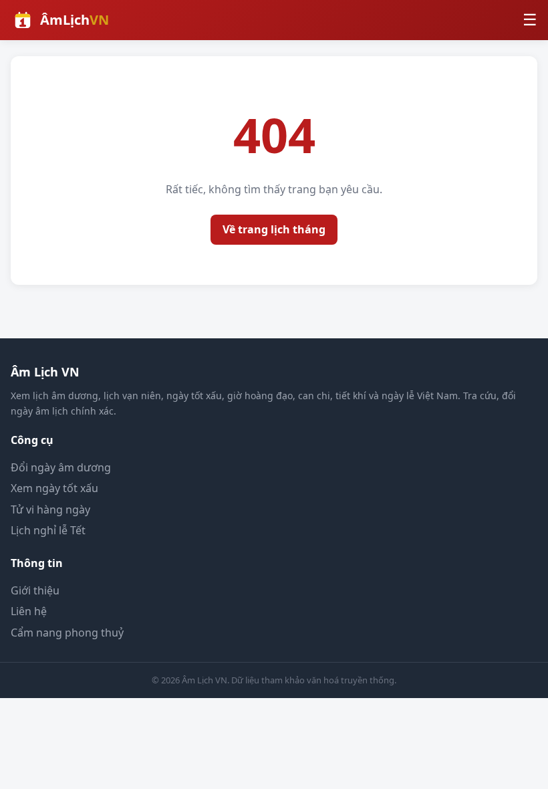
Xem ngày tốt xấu (54, 488)
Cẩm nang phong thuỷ (67, 632)
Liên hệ (29, 611)
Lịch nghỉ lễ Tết (48, 530)
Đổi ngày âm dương (61, 467)
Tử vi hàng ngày (50, 509)
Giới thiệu (35, 590)
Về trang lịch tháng (274, 229)
